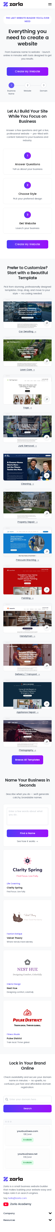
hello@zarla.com (17, 1198)
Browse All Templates (27, 760)
